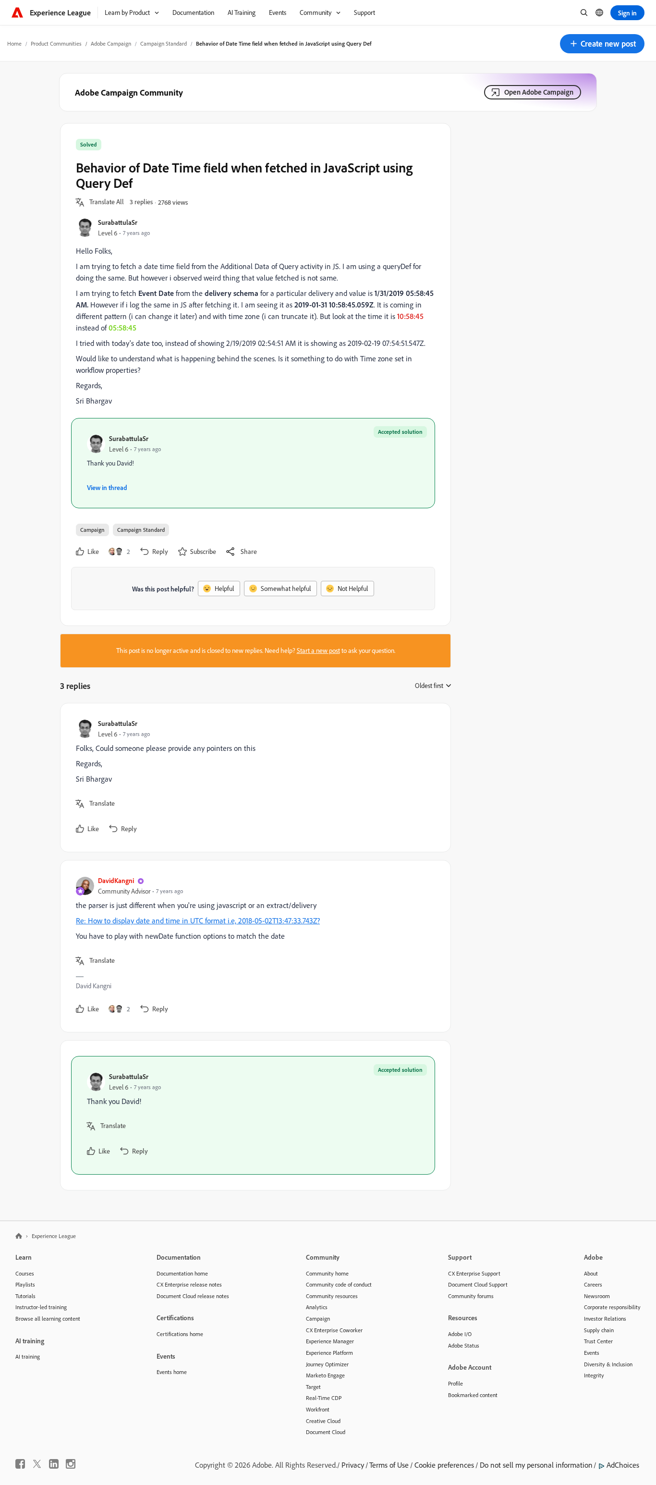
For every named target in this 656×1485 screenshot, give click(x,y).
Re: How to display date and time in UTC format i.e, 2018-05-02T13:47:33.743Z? (198, 920)
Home (14, 43)
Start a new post (318, 650)
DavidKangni (116, 880)
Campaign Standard (163, 43)
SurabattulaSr (117, 222)
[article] (253, 777)
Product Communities (56, 43)
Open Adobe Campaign (538, 92)
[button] (602, 43)
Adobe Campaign (111, 43)
